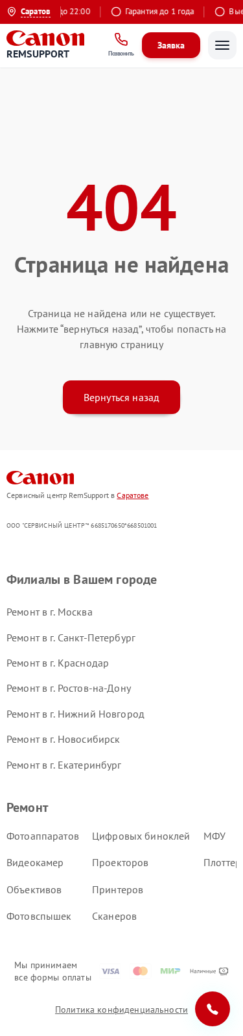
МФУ (214, 835)
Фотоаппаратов (42, 835)
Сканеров (114, 915)
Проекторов (120, 862)
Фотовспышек (39, 915)
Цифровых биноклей (141, 835)
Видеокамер (35, 862)
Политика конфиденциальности (121, 1009)
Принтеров (117, 889)
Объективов (34, 889)
